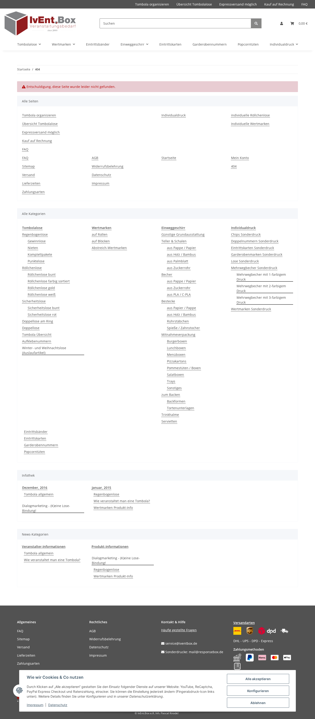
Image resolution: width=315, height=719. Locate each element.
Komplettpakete (40, 254)
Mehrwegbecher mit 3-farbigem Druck (261, 299)
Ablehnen (258, 703)
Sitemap (28, 166)
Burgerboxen (177, 341)
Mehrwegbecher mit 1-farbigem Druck (261, 276)
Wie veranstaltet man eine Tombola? (122, 501)
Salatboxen (175, 374)
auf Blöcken (101, 241)
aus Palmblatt (177, 261)
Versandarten (244, 622)
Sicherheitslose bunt (43, 308)
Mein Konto (240, 158)
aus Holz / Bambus (181, 254)
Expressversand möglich (238, 4)
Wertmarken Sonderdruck (251, 309)
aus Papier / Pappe (181, 308)
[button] (281, 23)
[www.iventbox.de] (40, 23)
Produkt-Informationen (110, 546)
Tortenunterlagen (180, 408)
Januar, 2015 (101, 487)
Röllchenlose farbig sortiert (49, 281)
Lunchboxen (176, 348)
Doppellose (30, 328)
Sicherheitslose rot (42, 314)
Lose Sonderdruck (245, 261)
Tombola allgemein (38, 494)
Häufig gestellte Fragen (179, 630)
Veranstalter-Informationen (43, 546)
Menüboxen (176, 354)
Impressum (100, 183)
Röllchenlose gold (41, 288)
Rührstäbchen (178, 321)
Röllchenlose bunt (42, 274)
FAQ (304, 4)
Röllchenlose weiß (42, 294)
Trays (171, 381)
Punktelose (36, 261)
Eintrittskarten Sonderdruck (252, 248)
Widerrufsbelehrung (107, 166)
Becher (166, 274)
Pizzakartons (176, 361)
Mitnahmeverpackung (178, 334)
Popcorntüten (34, 451)
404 (234, 166)
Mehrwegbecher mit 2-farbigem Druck (261, 288)
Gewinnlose (37, 241)
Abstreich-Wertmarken (109, 248)
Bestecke (168, 301)
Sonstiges (174, 388)
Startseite (168, 158)
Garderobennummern (41, 445)
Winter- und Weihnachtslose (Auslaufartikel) (44, 350)
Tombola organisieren (152, 4)
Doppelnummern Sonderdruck (254, 241)
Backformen (176, 401)
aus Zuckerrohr (178, 268)
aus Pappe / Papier (181, 248)
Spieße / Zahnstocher (183, 328)
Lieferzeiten (31, 183)
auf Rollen (99, 234)
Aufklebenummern (36, 341)
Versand (28, 175)
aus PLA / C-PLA (179, 294)
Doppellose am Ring (37, 321)
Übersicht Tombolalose (194, 4)
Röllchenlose (32, 268)
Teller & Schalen (174, 241)
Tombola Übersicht (36, 334)
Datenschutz (101, 175)
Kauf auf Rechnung (279, 4)
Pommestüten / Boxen (184, 368)
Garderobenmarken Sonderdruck (256, 254)
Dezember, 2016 (34, 487)
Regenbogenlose (35, 234)
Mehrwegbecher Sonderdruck (254, 268)
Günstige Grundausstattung (183, 234)
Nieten (33, 248)
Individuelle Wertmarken (250, 124)
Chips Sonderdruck (246, 234)
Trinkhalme (170, 414)
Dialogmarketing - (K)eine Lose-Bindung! (46, 508)
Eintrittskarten (35, 438)
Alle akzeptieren (258, 679)
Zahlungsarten (33, 192)
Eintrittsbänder (36, 431)
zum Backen (170, 394)
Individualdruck (173, 115)
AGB (95, 158)
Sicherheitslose (34, 301)
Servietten (169, 421)
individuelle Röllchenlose (250, 115)
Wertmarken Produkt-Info (113, 507)
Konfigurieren (258, 691)
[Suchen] (256, 23)
